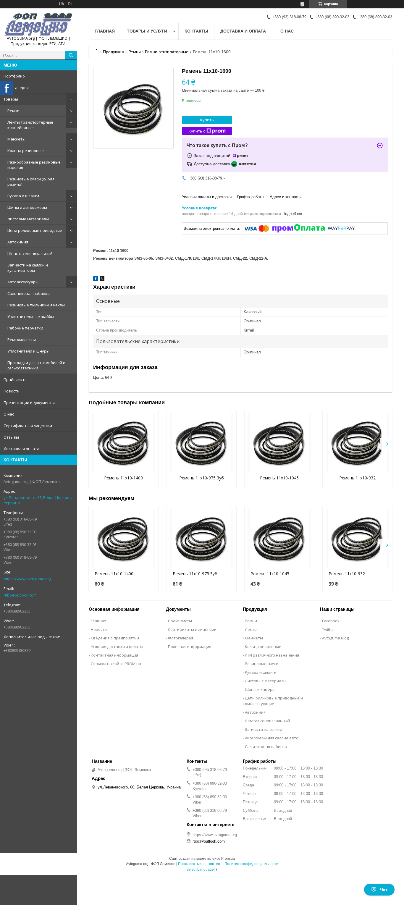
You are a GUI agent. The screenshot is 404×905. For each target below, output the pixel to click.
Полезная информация (189, 646)
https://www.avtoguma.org (27, 578)
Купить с (197, 131)
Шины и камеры (260, 689)
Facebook (331, 620)
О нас (9, 414)
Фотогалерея (16, 87)
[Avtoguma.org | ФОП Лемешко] (38, 24)
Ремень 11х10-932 (357, 478)
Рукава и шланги (23, 195)
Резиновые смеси (261, 663)
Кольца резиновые (25, 150)
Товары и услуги (147, 31)
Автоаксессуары (22, 282)
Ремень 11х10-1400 (123, 478)
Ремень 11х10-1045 (279, 478)
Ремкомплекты (21, 339)
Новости (12, 391)
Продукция (113, 51)
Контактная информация (114, 655)
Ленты (251, 629)
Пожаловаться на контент (200, 864)
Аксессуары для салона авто (271, 738)
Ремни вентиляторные (166, 51)
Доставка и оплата (21, 448)
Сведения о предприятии (115, 638)
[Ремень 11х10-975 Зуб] (201, 442)
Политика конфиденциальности (251, 864)
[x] (102, 279)
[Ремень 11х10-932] (357, 442)
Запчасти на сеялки (263, 729)
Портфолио (14, 76)
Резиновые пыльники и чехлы (36, 305)
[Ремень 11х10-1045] (279, 442)
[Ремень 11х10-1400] (123, 442)
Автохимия (17, 242)
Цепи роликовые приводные (34, 230)
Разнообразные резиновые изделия (34, 164)
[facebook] (95, 279)
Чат (383, 889)
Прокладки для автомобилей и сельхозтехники (36, 365)
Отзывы (11, 437)
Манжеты (16, 139)
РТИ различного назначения (272, 655)
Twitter (328, 629)
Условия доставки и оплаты (117, 646)
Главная (105, 31)
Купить (207, 119)
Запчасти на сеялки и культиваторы (27, 267)
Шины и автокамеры (27, 207)
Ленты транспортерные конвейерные (30, 124)
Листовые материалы (28, 219)
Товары (11, 99)
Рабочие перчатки (25, 328)
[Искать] (71, 55)
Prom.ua (228, 858)
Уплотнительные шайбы (30, 316)
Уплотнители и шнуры (28, 351)
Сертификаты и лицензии (28, 425)
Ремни (13, 110)
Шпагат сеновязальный (30, 253)
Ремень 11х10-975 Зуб (201, 478)
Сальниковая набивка (28, 293)
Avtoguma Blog (335, 638)
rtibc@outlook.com (20, 595)
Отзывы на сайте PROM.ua (116, 663)
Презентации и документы (29, 402)
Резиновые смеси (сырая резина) (30, 181)
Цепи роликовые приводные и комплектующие (273, 700)
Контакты (196, 31)
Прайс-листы (16, 379)
